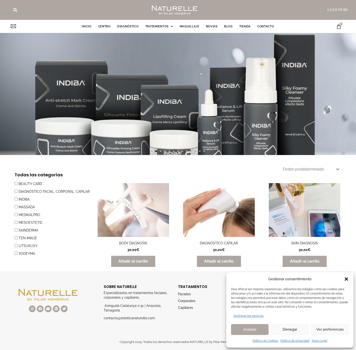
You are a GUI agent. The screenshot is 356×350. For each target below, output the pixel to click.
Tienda (245, 26)
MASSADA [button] (27, 207)
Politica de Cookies (265, 340)
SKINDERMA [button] (28, 230)
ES (345, 10)
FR (340, 10)
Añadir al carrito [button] (133, 261)
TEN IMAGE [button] (28, 238)
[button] (346, 279)
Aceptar (249, 329)
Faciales (184, 294)
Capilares (185, 308)
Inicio (86, 26)
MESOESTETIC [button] (31, 223)
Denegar (290, 329)
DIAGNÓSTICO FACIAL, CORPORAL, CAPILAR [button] (54, 192)
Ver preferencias (330, 329)
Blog (228, 26)
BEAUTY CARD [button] (30, 184)
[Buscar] (15, 10)
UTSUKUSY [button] (28, 246)
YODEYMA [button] (27, 254)
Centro (104, 26)
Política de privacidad (294, 340)
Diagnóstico (128, 26)
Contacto (265, 26)
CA (329, 10)
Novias (211, 26)
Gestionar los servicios (248, 316)
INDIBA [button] (24, 199)
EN (335, 10)
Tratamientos (157, 26)
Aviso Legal (319, 340)
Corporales (186, 301)
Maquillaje (189, 26)
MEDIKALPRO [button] (29, 215)
